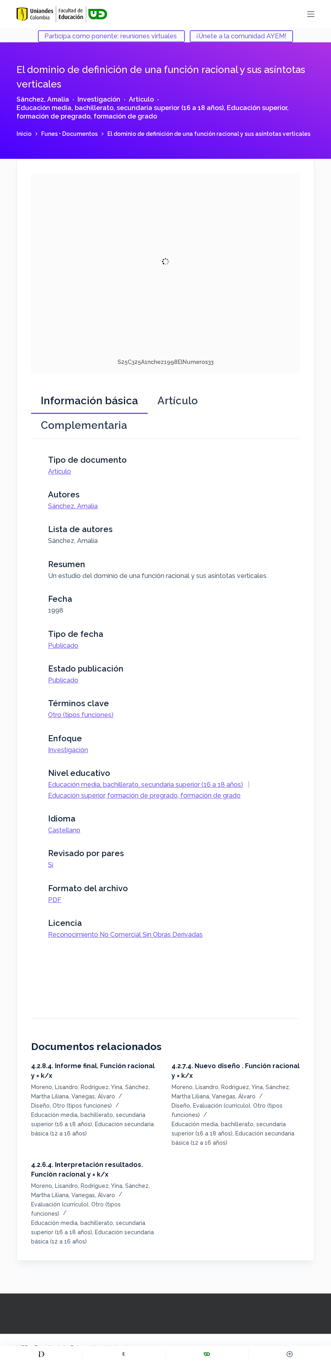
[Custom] (41, 1354)
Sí (50, 865)
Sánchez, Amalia (43, 99)
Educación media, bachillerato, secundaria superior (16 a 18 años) (120, 108)
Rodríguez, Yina (101, 1087)
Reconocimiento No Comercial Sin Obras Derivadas (125, 934)
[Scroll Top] (289, 1354)
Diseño (40, 1105)
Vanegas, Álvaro (93, 1096)
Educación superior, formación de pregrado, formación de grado (153, 112)
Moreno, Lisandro (54, 1087)
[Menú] (310, 14)
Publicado (63, 645)
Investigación (99, 99)
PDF (54, 900)
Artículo (141, 99)
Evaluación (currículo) (221, 1105)
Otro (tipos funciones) (80, 715)
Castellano (64, 830)
